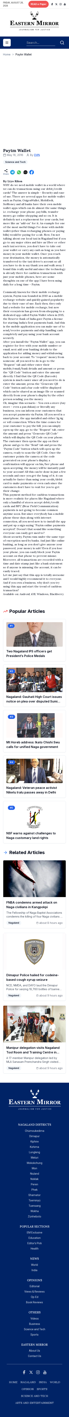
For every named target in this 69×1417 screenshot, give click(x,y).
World (34, 1264)
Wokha (34, 1211)
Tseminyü (34, 1200)
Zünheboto (34, 1216)
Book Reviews (34, 1302)
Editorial (34, 1286)
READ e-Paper (38, 4)
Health (35, 1248)
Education (35, 1237)
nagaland (28, 1382)
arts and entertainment (34, 1403)
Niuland (34, 1173)
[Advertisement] (34, 106)
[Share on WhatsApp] (19, 172)
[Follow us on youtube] (65, 4)
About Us (34, 1350)
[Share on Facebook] (31, 172)
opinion (28, 1389)
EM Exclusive (34, 1232)
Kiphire (34, 1141)
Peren (34, 1184)
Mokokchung (34, 1162)
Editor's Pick (34, 1243)
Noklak (34, 1179)
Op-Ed (34, 1296)
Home (7, 54)
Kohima (34, 1146)
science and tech (34, 1396)
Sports (34, 1334)
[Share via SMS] (25, 172)
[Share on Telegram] (12, 172)
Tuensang (35, 1205)
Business (34, 1323)
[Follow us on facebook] (52, 4)
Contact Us (34, 1356)
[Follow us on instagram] (60, 4)
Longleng (34, 1152)
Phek (34, 1189)
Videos (34, 1318)
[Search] (62, 42)
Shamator (34, 1195)
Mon (34, 1168)
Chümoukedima (34, 1130)
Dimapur (34, 1136)
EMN (37, 155)
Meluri (34, 1157)
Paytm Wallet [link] (24, 54)
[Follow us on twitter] (56, 4)
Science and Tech (34, 1329)
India (34, 1270)
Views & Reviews (34, 1291)
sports (42, 1389)
